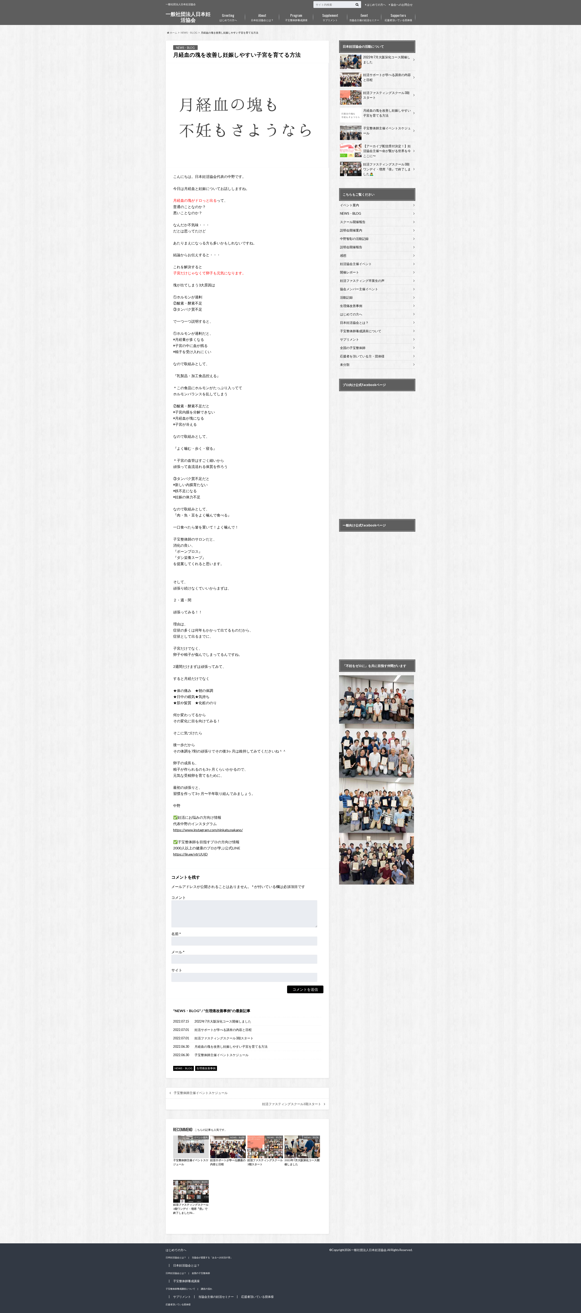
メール (178, 952)
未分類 (345, 364)
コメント (178, 897)
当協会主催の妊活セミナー (364, 17)
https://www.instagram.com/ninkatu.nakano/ (208, 830)
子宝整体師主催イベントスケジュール (221, 1055)
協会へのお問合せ (402, 4)
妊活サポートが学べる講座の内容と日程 (223, 1030)
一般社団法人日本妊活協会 (188, 17)
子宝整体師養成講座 (296, 17)
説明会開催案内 (351, 230)
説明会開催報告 (351, 247)
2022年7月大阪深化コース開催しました (222, 1021)
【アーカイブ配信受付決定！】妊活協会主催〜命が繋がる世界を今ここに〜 (387, 151)
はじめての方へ (376, 4)
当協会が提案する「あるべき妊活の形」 (212, 1257)
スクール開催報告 (352, 222)
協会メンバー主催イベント (359, 289)
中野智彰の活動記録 (354, 239)
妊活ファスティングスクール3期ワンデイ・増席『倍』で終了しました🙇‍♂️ (387, 169)
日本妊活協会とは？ (262, 17)
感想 (343, 255)
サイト (176, 970)
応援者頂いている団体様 (398, 17)
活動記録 (346, 297)
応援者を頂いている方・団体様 (362, 356)
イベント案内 (349, 205)
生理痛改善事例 (218, 1010)
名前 (176, 934)
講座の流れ (206, 1288)
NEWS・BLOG (187, 1010)
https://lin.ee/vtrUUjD (190, 854)
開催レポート (349, 272)
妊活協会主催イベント (356, 264)
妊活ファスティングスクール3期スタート (224, 1038)
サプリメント (330, 17)
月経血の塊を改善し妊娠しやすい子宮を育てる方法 (231, 1046)
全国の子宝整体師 (352, 348)
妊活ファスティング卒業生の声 (362, 281)
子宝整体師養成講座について (360, 331)
